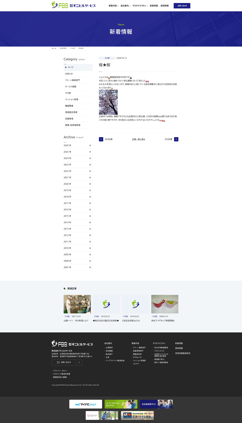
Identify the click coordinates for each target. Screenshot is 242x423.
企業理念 (109, 348)
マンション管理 (71, 99)
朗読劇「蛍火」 (159, 359)
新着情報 (63, 48)
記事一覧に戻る (138, 139)
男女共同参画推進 (161, 348)
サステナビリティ (159, 343)
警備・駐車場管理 (72, 125)
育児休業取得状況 (182, 353)
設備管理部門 (138, 351)
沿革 (107, 357)
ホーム (54, 48)
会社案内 (108, 343)
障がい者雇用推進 (161, 363)
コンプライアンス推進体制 (115, 361)
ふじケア (136, 364)
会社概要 (109, 351)
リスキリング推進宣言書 (61, 374)
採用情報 (179, 348)
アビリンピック (159, 351)
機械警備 (69, 105)
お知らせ (69, 73)
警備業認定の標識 (60, 377)
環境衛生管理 (71, 112)
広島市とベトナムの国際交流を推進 (161, 355)
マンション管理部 (139, 361)
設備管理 (69, 118)
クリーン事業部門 (72, 80)
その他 (72, 48)
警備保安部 (137, 354)
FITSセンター (138, 357)
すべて (71, 67)
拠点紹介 (109, 354)
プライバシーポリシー (60, 371)
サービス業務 (70, 86)
